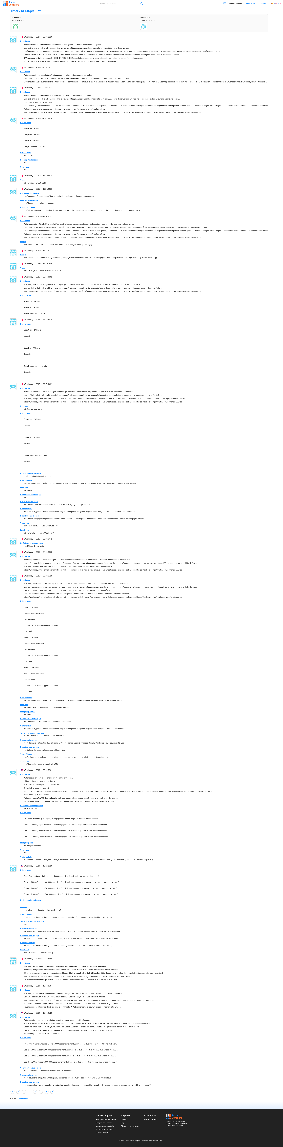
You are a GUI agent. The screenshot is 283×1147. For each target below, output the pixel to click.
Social (176, 1116)
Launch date (25, 153)
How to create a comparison (106, 1119)
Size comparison (102, 1132)
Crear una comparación (224, 4)
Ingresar (263, 3)
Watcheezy (28, 37)
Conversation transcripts (30, 495)
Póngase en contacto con (130, 1126)
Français (279, 3)
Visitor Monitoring (27, 754)
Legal (123, 1123)
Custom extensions (28, 740)
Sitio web (24, 406)
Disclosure (124, 1119)
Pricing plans (25, 123)
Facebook (24, 530)
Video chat (24, 523)
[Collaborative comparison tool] (11, 3)
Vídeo (22, 180)
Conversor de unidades (104, 1129)
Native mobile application (30, 473)
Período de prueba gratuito (31, 543)
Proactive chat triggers (29, 516)
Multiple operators (27, 712)
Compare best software (104, 1123)
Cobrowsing (25, 167)
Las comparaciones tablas (105, 1126)
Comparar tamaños (235, 3)
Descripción (25, 41)
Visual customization (29, 502)
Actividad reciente (150, 1119)
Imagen (23, 242)
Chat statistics (26, 480)
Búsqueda (142, 3)
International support (29, 200)
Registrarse (250, 3)
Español (272, 3)
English (275, 3)
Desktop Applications (29, 160)
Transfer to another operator (32, 733)
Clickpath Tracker (27, 207)
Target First (33, 11)
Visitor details (26, 509)
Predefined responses (29, 193)
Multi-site (24, 487)
